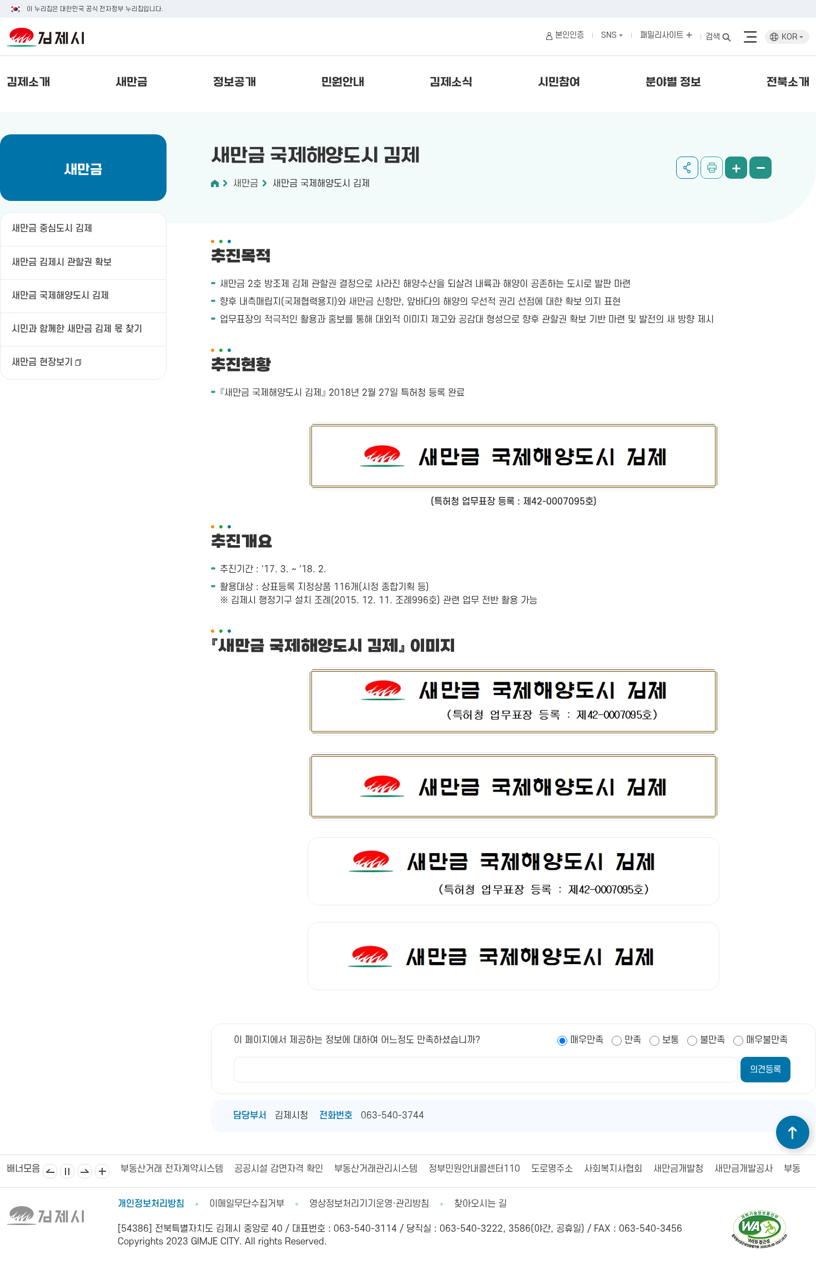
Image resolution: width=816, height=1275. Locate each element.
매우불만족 (767, 1040)
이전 (50, 1171)
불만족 (712, 1040)
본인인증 (569, 35)
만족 (632, 1040)
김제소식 (451, 82)
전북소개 (788, 82)
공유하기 (687, 168)
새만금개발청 (566, 1169)
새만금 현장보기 (42, 362)
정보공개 (234, 82)
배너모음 (102, 1171)
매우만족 (586, 1040)
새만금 (131, 82)
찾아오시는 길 (480, 1204)
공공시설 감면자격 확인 (166, 1169)
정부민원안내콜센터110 (361, 1169)
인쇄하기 (712, 168)
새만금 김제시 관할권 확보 (62, 263)
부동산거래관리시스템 (263, 1169)
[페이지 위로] (792, 1132)
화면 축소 (760, 168)
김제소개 (28, 82)
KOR (790, 37)
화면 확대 (736, 168)
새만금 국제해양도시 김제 (60, 296)
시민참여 (559, 82)
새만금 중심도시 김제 (52, 229)
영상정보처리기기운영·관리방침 (369, 1204)
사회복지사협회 (500, 1169)
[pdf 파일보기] (759, 1215)
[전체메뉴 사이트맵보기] (750, 37)
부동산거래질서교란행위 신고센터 (735, 1169)
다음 (85, 1171)
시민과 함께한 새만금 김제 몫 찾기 (77, 329)
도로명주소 (439, 1169)
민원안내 (342, 82)
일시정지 (67, 1171)
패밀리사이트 (663, 35)
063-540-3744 (392, 1116)
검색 (713, 37)
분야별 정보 (673, 82)
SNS (610, 35)
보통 (670, 1040)
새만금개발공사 (631, 1169)
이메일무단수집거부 (246, 1204)
